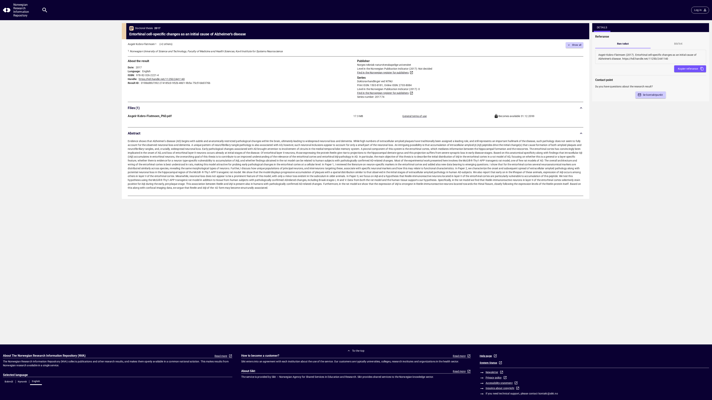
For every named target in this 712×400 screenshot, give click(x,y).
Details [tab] (602, 27)
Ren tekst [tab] (623, 43)
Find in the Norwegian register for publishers (383, 72)
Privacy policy (494, 377)
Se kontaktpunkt (653, 94)
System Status (488, 362)
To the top (358, 350)
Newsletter (492, 372)
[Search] (45, 10)
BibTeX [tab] (678, 43)
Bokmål (9, 381)
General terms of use (414, 116)
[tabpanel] (650, 57)
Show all (576, 45)
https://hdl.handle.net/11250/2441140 (162, 79)
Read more (221, 355)
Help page (486, 355)
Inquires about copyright (500, 388)
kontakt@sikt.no (548, 393)
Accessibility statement (499, 382)
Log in (698, 10)
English (36, 381)
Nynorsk (22, 381)
